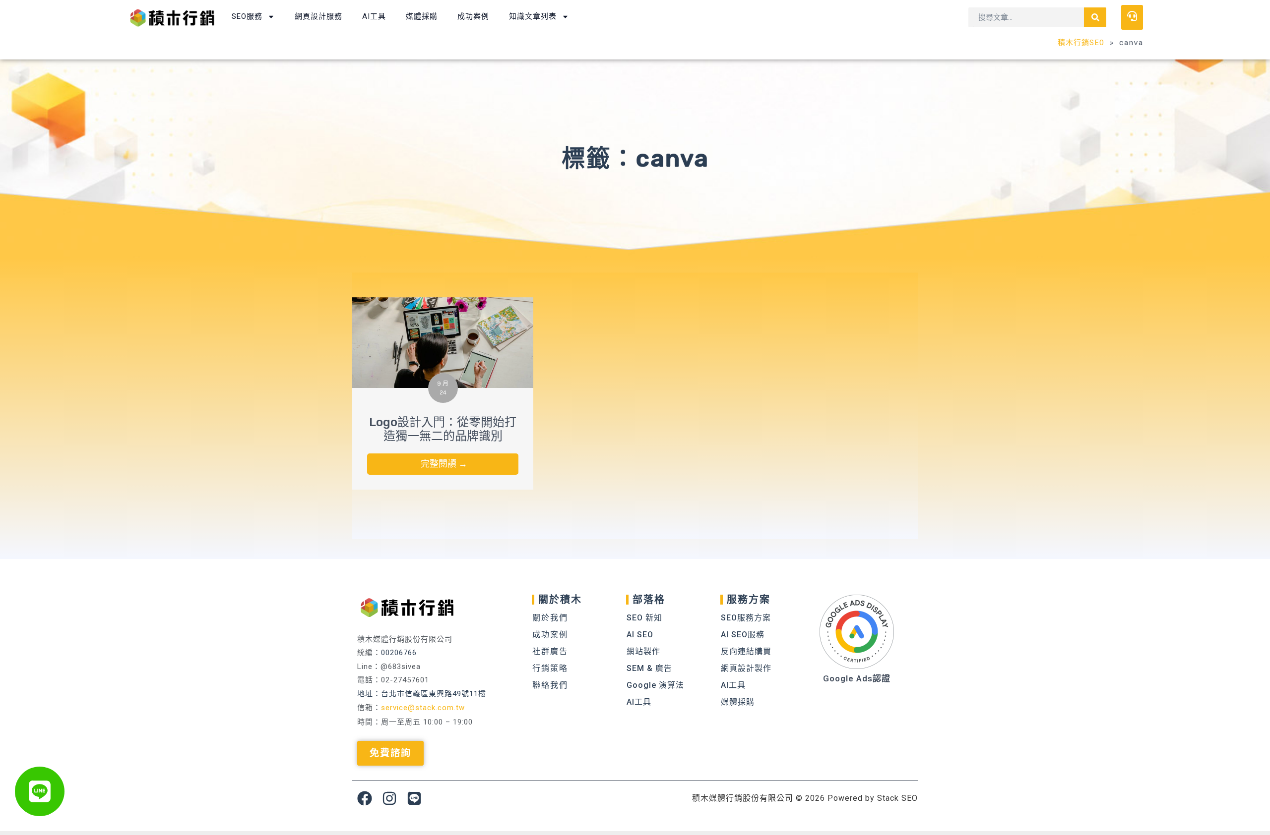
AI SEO (640, 634)
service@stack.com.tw (423, 707)
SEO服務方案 (746, 617)
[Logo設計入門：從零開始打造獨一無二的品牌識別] (442, 341)
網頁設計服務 (318, 16)
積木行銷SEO (1081, 42)
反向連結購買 (746, 651)
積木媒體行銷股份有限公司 (742, 798)
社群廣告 (550, 651)
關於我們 (550, 617)
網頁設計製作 (746, 668)
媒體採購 (422, 16)
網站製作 (643, 651)
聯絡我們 (550, 685)
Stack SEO (897, 798)
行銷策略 (550, 668)
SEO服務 (247, 16)
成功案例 (473, 16)
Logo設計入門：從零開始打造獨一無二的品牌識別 (442, 429)
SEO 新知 (644, 617)
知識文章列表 (533, 16)
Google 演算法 (655, 685)
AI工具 (374, 16)
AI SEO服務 (742, 634)
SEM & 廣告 (649, 668)
